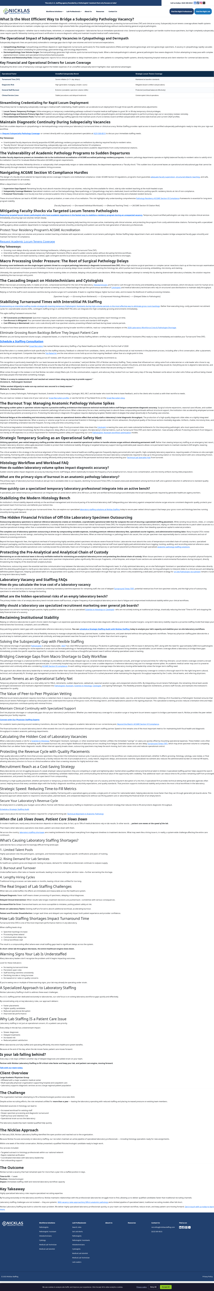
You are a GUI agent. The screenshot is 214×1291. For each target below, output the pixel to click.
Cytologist (101, 427)
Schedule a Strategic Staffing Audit (14, 809)
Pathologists (36, 646)
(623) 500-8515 (100, 133)
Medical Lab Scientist (47, 1249)
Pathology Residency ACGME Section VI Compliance (157, 198)
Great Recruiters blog (116, 398)
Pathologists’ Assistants (81, 1240)
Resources (100, 11)
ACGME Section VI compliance (54, 666)
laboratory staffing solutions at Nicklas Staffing (100, 509)
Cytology (42, 1240)
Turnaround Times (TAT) (124, 588)
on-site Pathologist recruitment (187, 571)
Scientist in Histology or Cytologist (99, 609)
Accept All (166, 1287)
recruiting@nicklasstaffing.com (163, 1227)
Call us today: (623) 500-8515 (181, 3)
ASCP (63, 646)
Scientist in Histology (83, 685)
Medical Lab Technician (48, 1244)
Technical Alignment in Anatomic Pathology (85, 814)
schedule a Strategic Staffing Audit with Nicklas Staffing (105, 629)
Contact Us (113, 11)
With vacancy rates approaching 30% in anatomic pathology (83, 1202)
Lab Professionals (73, 11)
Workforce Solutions (54, 11)
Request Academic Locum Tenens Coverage (27, 241)
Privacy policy (142, 1287)
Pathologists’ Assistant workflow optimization (111, 432)
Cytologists (116, 287)
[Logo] (16, 11)
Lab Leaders (76, 1262)
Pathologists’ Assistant (63, 685)
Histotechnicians (101, 285)
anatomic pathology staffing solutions (173, 547)
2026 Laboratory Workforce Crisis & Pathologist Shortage (152, 327)
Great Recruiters (36, 346)
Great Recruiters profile (59, 398)
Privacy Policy (208, 1276)
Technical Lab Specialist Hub (139, 457)
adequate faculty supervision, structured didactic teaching (175, 177)
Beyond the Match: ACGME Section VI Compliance (138, 724)
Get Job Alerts (77, 1231)
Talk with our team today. (11, 1067)
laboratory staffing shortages (32, 832)
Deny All (153, 1287)
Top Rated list (51, 353)
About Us (88, 11)
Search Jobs (76, 1227)
